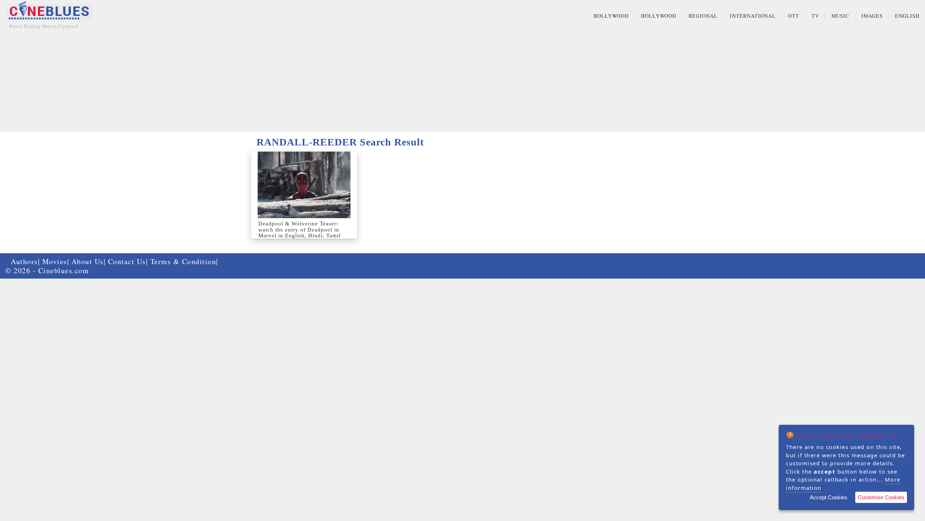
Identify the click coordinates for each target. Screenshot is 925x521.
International (753, 15)
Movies (54, 261)
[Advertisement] (462, 81)
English (907, 15)
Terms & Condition (183, 261)
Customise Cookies (881, 497)
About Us (88, 261)
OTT (793, 15)
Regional (703, 15)
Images (872, 15)
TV (815, 15)
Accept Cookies (828, 497)
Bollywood (611, 15)
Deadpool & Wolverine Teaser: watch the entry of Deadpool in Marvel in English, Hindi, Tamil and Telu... (299, 233)
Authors (24, 261)
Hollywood (658, 15)
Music (840, 15)
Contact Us (127, 261)
